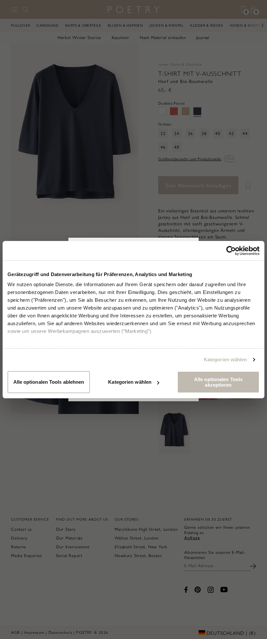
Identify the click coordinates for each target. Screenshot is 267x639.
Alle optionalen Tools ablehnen (48, 382)
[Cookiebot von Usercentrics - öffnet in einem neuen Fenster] (231, 251)
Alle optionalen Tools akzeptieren (218, 382)
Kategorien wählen (225, 359)
